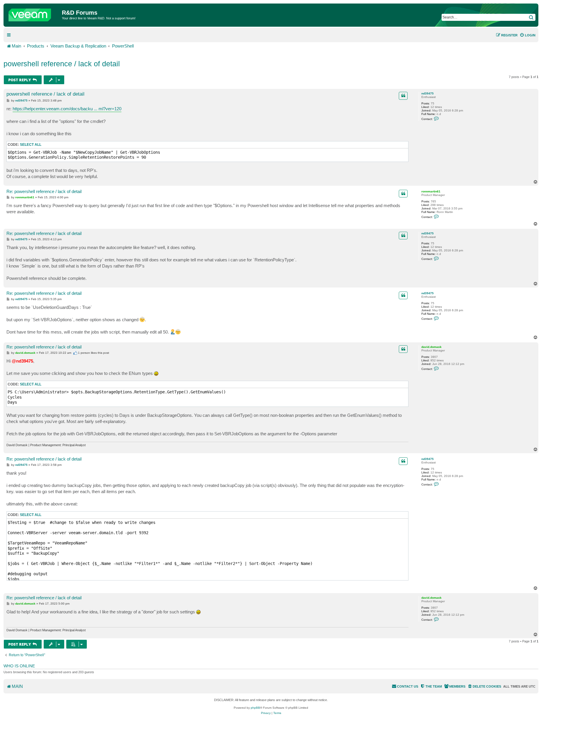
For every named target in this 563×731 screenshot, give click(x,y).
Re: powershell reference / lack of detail (44, 191)
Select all (30, 145)
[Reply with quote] (403, 95)
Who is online (19, 666)
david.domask (431, 346)
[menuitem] (527, 35)
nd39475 (427, 93)
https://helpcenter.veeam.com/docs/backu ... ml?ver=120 (67, 108)
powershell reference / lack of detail (62, 64)
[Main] (33, 13)
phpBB (255, 707)
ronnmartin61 (430, 191)
